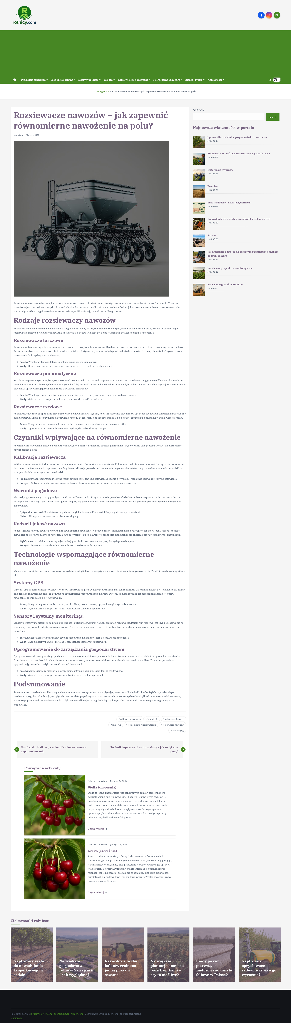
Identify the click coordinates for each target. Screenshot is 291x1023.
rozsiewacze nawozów (173, 724)
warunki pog (178, 730)
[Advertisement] (145, 53)
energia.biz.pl (61, 1013)
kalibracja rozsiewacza (130, 719)
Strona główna (101, 91)
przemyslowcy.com (41, 1013)
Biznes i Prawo (193, 79)
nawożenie (153, 719)
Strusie (211, 235)
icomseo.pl (17, 1018)
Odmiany (92, 781)
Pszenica (212, 186)
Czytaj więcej (96, 828)
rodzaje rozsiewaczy (174, 719)
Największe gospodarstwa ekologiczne (230, 268)
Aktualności (215, 79)
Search (198, 109)
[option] (32, 954)
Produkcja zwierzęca (33, 79)
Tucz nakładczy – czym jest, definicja (229, 202)
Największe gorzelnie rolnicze (225, 284)
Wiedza (108, 79)
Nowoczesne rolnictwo (166, 79)
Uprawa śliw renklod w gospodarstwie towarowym (237, 137)
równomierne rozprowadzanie (142, 724)
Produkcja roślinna (62, 79)
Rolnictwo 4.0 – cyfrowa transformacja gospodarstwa (238, 153)
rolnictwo (18, 135)
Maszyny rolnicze (88, 79)
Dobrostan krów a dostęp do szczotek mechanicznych (238, 219)
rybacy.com (77, 1013)
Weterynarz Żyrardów (220, 169)
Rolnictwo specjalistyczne (133, 79)
